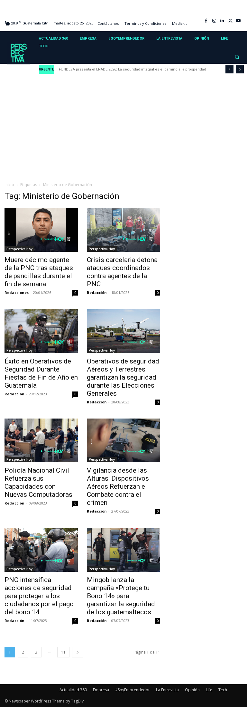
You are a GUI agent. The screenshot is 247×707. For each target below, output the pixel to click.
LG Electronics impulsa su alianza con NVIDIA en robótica (109, 69)
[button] (237, 57)
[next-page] (77, 652)
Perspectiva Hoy (19, 249)
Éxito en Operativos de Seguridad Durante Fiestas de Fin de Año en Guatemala (41, 373)
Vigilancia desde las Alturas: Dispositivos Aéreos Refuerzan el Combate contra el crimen (118, 486)
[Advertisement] (123, 128)
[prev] (229, 69)
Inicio (9, 184)
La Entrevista (167, 690)
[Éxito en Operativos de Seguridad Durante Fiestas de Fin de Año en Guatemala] (41, 331)
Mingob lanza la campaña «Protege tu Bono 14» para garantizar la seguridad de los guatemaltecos (121, 596)
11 (63, 652)
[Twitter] (230, 21)
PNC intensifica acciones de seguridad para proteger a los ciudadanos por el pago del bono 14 (39, 596)
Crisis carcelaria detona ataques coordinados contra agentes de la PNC (122, 272)
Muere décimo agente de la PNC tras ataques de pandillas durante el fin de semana (39, 272)
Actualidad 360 (73, 690)
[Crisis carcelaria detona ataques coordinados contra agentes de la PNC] (123, 230)
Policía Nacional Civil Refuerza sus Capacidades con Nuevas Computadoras (38, 482)
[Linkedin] (222, 21)
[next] (240, 69)
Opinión (192, 690)
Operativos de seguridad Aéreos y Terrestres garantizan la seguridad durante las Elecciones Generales (123, 377)
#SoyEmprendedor (132, 690)
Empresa (101, 690)
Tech (222, 690)
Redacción (97, 292)
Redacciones (17, 292)
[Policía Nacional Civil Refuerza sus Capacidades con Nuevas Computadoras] (41, 441)
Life (209, 690)
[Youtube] (238, 21)
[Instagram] (214, 21)
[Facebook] (206, 21)
